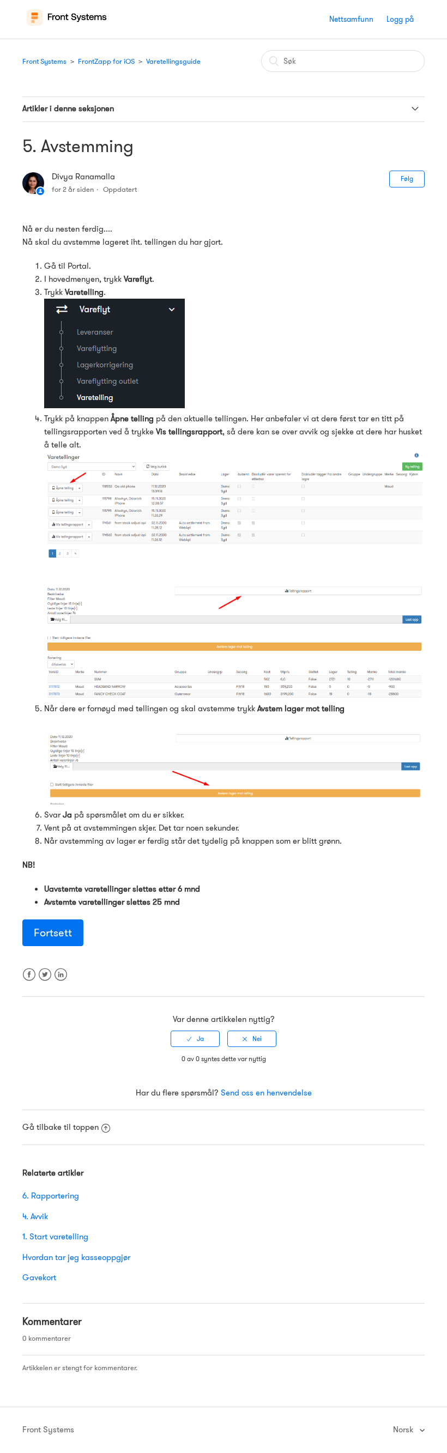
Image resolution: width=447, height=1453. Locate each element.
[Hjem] (66, 25)
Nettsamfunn (351, 19)
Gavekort (39, 1278)
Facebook (29, 981)
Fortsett (53, 932)
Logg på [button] (400, 19)
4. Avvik (35, 1216)
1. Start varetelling (55, 1237)
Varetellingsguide (173, 61)
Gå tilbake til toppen (60, 1127)
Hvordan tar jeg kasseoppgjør (76, 1257)
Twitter (45, 981)
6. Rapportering (50, 1196)
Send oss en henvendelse (266, 1093)
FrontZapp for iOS (106, 61)
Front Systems (44, 61)
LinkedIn (61, 981)
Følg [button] (407, 178)
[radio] (195, 1039)
